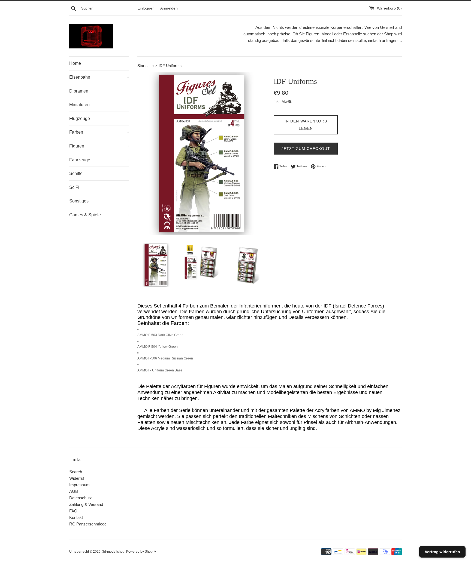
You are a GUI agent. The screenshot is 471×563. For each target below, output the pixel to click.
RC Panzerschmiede (88, 524)
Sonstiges (99, 201)
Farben (99, 132)
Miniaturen (79, 104)
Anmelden (169, 8)
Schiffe (76, 173)
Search (75, 471)
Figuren (99, 146)
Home (75, 63)
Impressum (79, 484)
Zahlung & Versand (86, 504)
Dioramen (78, 91)
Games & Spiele (99, 215)
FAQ (73, 511)
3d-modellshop (113, 551)
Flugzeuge (79, 118)
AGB (73, 491)
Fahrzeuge (99, 160)
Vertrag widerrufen (442, 551)
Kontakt (76, 517)
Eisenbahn (99, 77)
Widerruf (76, 478)
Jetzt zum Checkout (306, 148)
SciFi (74, 187)
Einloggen (146, 8)
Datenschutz (80, 498)
